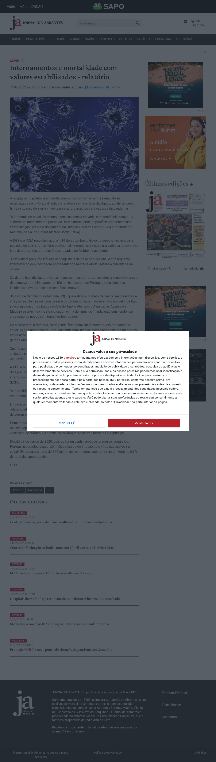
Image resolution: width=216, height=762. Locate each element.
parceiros (70, 357)
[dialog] (108, 381)
